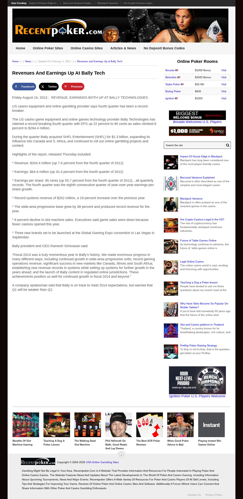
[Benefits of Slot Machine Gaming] (26, 424)
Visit (223, 70)
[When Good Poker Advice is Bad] (180, 424)
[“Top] (121, 454)
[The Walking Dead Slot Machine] (87, 424)
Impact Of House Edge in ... (43, 3)
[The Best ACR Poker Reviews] (149, 424)
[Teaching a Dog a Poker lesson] (56, 424)
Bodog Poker (173, 91)
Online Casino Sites (87, 48)
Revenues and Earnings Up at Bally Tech (99, 61)
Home (20, 48)
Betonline (171, 77)
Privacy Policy (214, 494)
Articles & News (123, 48)
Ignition (169, 98)
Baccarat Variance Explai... (77, 3)
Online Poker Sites (48, 48)
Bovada (169, 70)
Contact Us (194, 494)
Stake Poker (172, 84)
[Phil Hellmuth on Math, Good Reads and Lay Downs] (118, 424)
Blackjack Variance (107, 3)
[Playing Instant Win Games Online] (211, 424)
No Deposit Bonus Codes (164, 48)
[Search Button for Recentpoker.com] (226, 145)
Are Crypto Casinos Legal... (138, 3)
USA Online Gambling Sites (102, 462)
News (28, 61)
